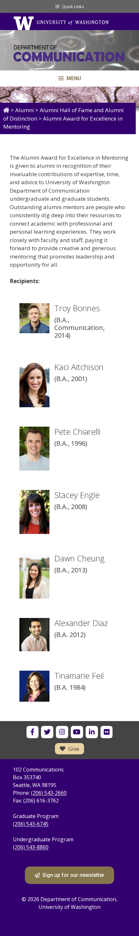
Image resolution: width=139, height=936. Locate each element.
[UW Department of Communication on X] (47, 732)
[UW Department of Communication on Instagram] (62, 732)
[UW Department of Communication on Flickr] (106, 732)
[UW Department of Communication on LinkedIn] (92, 732)
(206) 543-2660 (49, 792)
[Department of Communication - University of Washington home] (69, 53)
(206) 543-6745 (30, 823)
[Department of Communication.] (6, 110)
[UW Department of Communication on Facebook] (32, 732)
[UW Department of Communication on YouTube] (77, 732)
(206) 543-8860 (30, 847)
